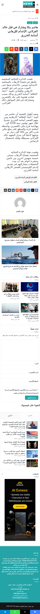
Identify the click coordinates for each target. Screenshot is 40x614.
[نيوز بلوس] (29, 4)
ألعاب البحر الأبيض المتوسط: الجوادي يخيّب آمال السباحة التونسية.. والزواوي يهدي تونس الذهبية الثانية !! (13, 424)
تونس (29, 23)
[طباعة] (5, 190)
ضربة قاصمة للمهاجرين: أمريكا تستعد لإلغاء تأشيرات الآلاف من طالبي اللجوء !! (14, 434)
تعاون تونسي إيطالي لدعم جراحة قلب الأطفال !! (11, 295)
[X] (32, 190)
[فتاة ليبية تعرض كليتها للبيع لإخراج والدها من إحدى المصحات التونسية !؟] (29, 307)
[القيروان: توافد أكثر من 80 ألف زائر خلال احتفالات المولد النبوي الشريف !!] (32, 463)
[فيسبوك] (36, 190)
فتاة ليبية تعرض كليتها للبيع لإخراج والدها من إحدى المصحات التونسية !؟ (30, 316)
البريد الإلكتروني (33, 372)
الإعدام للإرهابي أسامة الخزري (25, 177)
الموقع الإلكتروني (33, 381)
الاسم (36, 363)
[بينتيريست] (21, 190)
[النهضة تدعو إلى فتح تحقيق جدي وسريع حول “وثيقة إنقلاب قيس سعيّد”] (29, 287)
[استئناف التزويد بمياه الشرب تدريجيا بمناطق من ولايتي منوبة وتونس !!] (32, 454)
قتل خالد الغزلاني (30, 182)
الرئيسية (34, 18)
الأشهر (10, 416)
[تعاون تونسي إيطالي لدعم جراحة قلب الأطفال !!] (10, 287)
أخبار (29, 18)
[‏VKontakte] (13, 190)
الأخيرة (30, 416)
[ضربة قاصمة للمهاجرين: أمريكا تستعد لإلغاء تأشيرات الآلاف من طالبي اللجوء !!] (32, 435)
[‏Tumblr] (24, 190)
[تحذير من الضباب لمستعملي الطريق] (10, 308)
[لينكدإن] (28, 190)
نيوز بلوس (32, 40)
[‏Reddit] (17, 190)
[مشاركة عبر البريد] (9, 190)
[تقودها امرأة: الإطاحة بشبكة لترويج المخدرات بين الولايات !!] (32, 445)
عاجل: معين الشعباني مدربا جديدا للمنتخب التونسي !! (20, 11)
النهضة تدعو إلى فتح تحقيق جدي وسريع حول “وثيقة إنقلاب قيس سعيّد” (30, 295)
